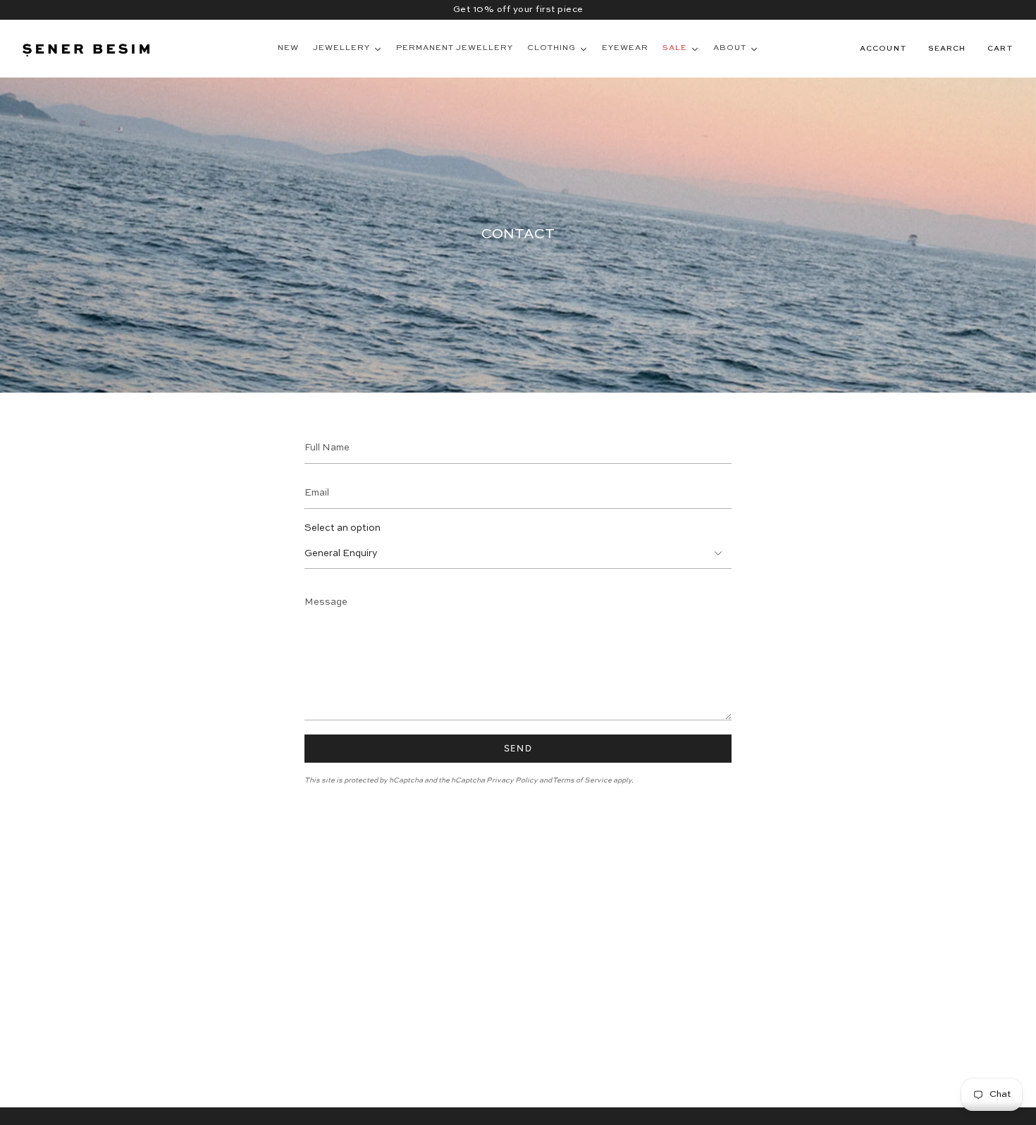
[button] (947, 48)
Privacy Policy (512, 780)
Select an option (342, 528)
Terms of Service (582, 780)
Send (518, 748)
